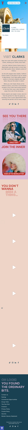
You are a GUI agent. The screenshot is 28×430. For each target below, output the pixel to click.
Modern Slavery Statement (9, 416)
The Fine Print (5, 404)
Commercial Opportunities (9, 399)
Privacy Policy (5, 409)
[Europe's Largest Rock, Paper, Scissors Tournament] (14, 345)
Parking (3, 397)
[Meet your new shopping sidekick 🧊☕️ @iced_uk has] (14, 267)
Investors (4, 406)
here (24, 97)
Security (3, 414)
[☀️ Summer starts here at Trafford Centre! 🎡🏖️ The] (14, 293)
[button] (2, 428)
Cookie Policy (5, 411)
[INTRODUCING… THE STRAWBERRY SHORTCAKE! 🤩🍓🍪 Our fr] (14, 241)
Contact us (4, 394)
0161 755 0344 (15, 31)
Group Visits (5, 402)
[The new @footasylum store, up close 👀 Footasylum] (14, 319)
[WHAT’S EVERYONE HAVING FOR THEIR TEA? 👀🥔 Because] (14, 215)
